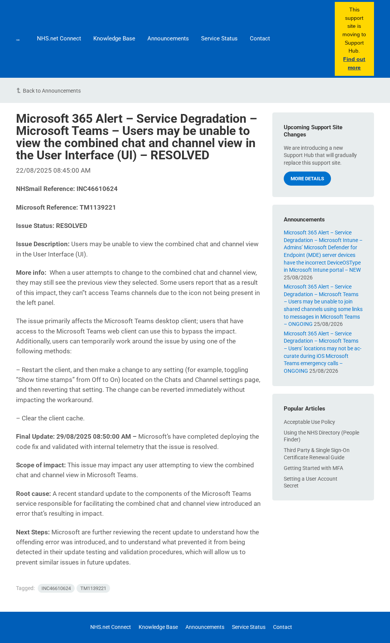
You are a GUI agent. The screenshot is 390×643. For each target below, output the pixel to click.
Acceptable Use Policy (309, 422)
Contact (260, 38)
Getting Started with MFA (313, 468)
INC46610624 (56, 588)
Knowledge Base (114, 38)
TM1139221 (93, 588)
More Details (307, 178)
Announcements (168, 38)
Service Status (219, 38)
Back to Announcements (52, 91)
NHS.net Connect (59, 38)
